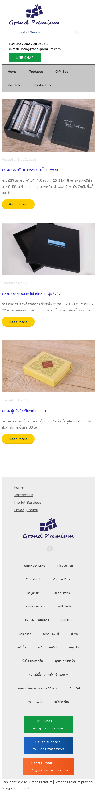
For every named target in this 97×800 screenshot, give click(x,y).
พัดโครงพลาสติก (32, 661)
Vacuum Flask (62, 579)
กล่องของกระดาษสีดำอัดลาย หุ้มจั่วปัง (31, 293)
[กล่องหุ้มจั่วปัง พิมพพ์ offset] (48, 366)
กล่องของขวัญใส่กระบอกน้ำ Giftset (30, 170)
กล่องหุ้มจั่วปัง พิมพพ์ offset (24, 410)
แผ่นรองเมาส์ (51, 634)
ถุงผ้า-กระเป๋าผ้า (65, 661)
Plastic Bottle (61, 593)
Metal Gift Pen (35, 606)
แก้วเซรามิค (61, 702)
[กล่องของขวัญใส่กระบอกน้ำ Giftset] (48, 125)
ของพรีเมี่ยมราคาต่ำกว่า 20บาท (48, 675)
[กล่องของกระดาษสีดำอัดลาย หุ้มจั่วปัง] (48, 249)
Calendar (25, 634)
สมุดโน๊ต (74, 647)
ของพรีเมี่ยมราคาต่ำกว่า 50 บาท (37, 688)
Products (36, 71)
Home (12, 71)
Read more (18, 204)
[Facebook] (49, 549)
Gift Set (61, 71)
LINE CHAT (25, 58)
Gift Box (66, 620)
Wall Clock (64, 606)
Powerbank (33, 579)
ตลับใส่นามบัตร (47, 647)
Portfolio (15, 85)
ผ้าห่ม (74, 634)
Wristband (35, 702)
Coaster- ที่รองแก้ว (37, 620)
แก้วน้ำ (21, 647)
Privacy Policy (26, 509)
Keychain (33, 593)
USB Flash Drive (34, 565)
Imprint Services (27, 502)
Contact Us (43, 85)
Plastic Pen (65, 565)
